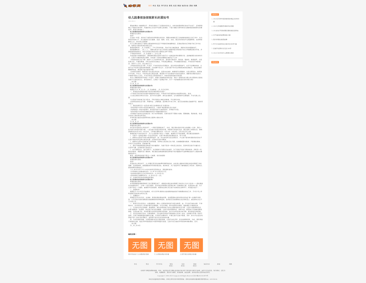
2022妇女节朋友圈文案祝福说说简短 (225, 30)
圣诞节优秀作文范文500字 (222, 48)
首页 (150, 6)
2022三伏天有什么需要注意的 (223, 53)
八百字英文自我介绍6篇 (188, 254)
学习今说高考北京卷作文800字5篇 (225, 44)
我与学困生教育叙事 (220, 39)
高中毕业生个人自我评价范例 (138, 254)
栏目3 (195, 266)
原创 (191, 6)
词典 (195, 6)
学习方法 (164, 6)
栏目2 (183, 266)
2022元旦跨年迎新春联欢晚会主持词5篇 (226, 20)
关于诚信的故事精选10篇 (222, 35)
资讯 (170, 6)
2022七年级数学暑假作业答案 (223, 26)
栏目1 (171, 266)
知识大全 (185, 6)
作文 (154, 6)
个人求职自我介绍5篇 (161, 254)
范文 (158, 6)
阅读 (179, 6)
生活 (175, 6)
